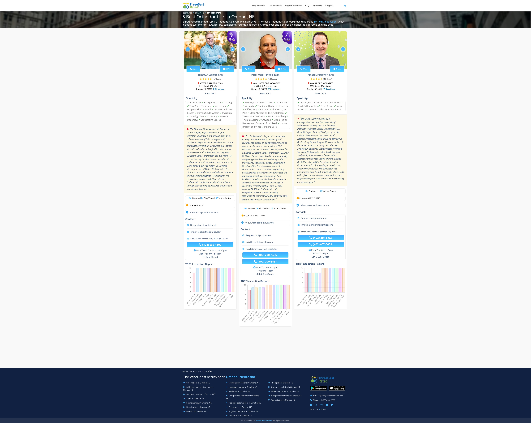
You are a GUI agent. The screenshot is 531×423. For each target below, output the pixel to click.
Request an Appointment (203, 225)
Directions (219, 89)
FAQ (307, 5)
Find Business (258, 5)
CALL (194, 69)
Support (329, 5)
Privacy (314, 409)
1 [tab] (205, 62)
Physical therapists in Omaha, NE (243, 411)
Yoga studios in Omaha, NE (283, 400)
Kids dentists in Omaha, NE (198, 407)
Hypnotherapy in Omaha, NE (199, 403)
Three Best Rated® (264, 420)
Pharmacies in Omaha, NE (240, 407)
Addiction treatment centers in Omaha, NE (198, 388)
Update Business (293, 5)
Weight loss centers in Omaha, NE (286, 395)
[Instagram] (321, 404)
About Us (317, 5)
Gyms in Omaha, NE (195, 398)
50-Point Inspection (325, 21)
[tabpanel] (210, 50)
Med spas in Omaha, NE (239, 391)
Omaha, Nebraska (240, 377)
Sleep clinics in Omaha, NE (240, 415)
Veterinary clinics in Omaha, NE (285, 391)
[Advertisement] (265, 348)
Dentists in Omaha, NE (196, 411)
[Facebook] (311, 404)
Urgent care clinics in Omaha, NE (285, 387)
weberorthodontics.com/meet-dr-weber (209, 238)
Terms (323, 409)
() (217, 79)
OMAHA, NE (199, 13)
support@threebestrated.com (331, 396)
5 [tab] (214, 62)
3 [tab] (209, 62)
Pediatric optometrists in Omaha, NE (244, 403)
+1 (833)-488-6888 (327, 400)
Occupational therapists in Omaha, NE (242, 397)
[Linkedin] (332, 404)
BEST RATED (187, 13)
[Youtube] (327, 404)
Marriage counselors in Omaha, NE (244, 383)
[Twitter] (316, 404)
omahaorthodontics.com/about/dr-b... (319, 231)
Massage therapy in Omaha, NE (242, 387)
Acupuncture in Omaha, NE (198, 383)
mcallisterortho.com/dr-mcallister (261, 249)
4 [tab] (212, 62)
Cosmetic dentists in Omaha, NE (200, 394)
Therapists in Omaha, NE (282, 383)
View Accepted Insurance (201, 212)
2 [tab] (207, 62)
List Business (275, 5)
